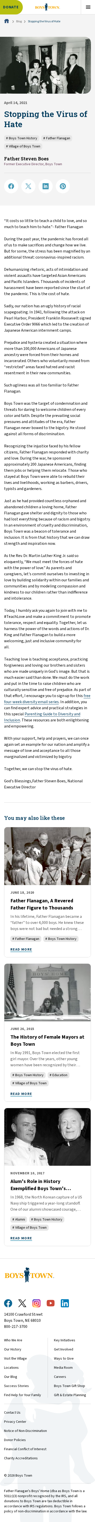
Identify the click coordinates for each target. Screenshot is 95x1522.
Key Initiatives (64, 1340)
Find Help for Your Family (22, 1395)
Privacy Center (15, 1421)
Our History (12, 1349)
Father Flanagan (56, 138)
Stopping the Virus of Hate (44, 21)
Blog (19, 21)
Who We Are (13, 1340)
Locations (11, 1367)
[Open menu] (88, 7)
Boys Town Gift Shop (69, 1386)
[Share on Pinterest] (63, 186)
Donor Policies (15, 1440)
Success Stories (16, 1386)
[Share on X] (28, 186)
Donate (11, 7)
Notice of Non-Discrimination (25, 1430)
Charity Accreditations (21, 1458)
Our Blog (10, 1376)
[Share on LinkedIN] (46, 186)
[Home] (7, 21)
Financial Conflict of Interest (25, 1449)
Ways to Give (64, 1358)
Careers (60, 1376)
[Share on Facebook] (11, 186)
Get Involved (63, 1349)
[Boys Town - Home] (47, 7)
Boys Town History (21, 138)
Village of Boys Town (23, 146)
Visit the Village (15, 1358)
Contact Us (12, 1412)
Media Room (63, 1367)
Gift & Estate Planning (70, 1395)
